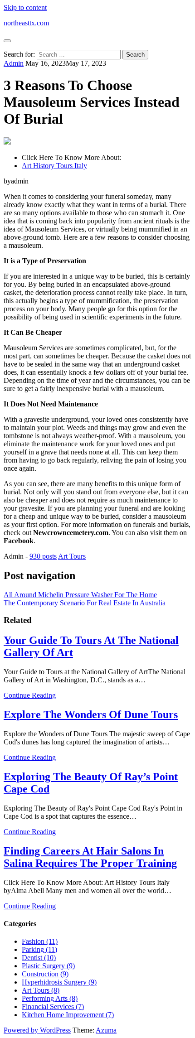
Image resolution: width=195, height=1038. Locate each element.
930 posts (43, 556)
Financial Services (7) (53, 1006)
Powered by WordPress (37, 1030)
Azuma (106, 1030)
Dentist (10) (39, 957)
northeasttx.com (26, 23)
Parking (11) (39, 949)
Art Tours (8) (40, 990)
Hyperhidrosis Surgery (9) (59, 982)
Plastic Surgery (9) (48, 966)
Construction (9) (45, 974)
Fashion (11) (40, 941)
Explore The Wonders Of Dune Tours (91, 714)
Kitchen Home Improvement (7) (68, 1015)
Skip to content (25, 7)
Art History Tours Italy (54, 165)
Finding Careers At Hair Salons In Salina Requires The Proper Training (90, 857)
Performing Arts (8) (50, 998)
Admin (14, 63)
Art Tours (72, 556)
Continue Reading (30, 695)
